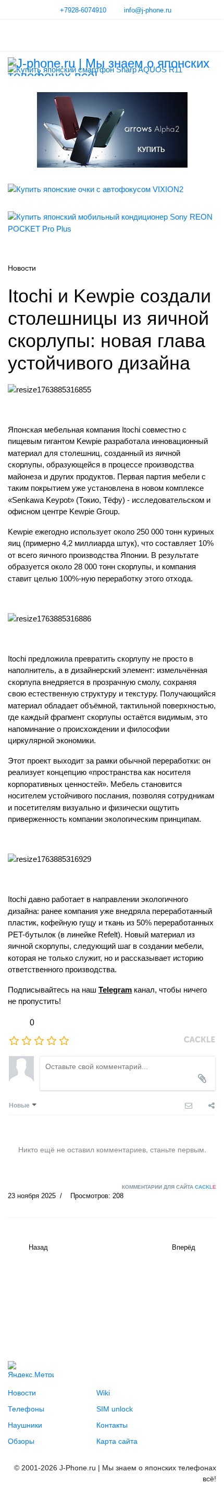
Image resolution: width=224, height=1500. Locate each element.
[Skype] (91, 1300)
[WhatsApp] (109, 1300)
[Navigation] (12, 35)
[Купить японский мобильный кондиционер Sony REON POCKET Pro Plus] (112, 223)
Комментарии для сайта (169, 1187)
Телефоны (26, 1409)
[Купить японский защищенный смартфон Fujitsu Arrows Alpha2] (112, 130)
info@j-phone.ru (147, 10)
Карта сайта (117, 1441)
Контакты (112, 1425)
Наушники (25, 1425)
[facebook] (56, 1300)
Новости (22, 1393)
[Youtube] (38, 1300)
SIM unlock (114, 1409)
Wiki (103, 1393)
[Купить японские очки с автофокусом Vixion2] (112, 190)
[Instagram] (73, 1300)
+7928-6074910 (83, 10)
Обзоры (21, 1441)
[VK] (20, 1300)
